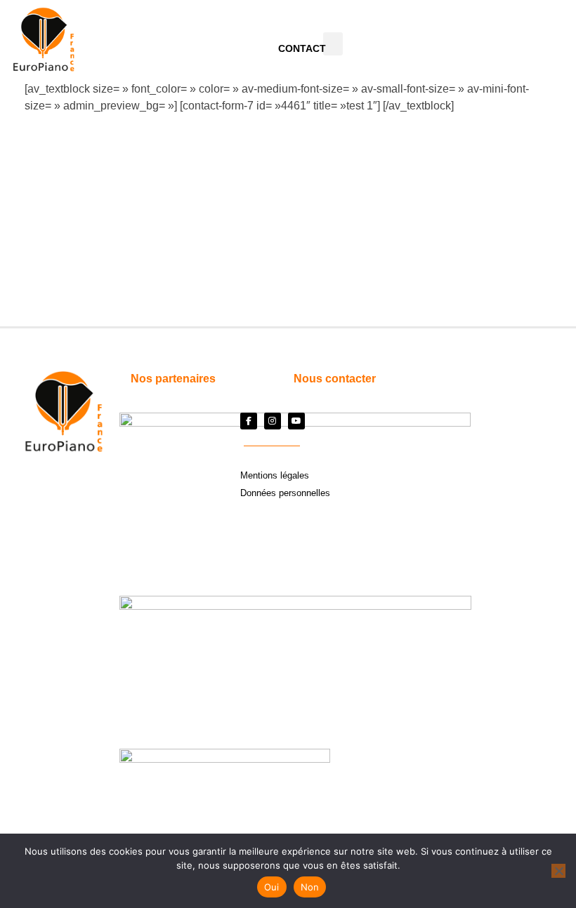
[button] (333, 43)
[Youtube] (296, 421)
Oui (272, 887)
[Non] (558, 871)
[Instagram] (272, 421)
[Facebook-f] (248, 421)
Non (310, 887)
